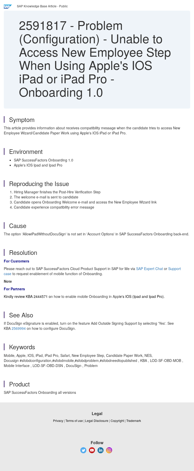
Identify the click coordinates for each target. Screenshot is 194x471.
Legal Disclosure (96, 420)
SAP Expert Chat (149, 268)
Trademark (133, 420)
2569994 (19, 328)
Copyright (117, 420)
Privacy (58, 420)
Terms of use (74, 420)
